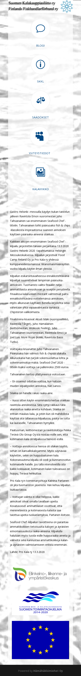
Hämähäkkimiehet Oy (48, 671)
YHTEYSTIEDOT (39, 153)
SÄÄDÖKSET (40, 117)
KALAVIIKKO (40, 189)
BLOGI (40, 45)
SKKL (40, 81)
